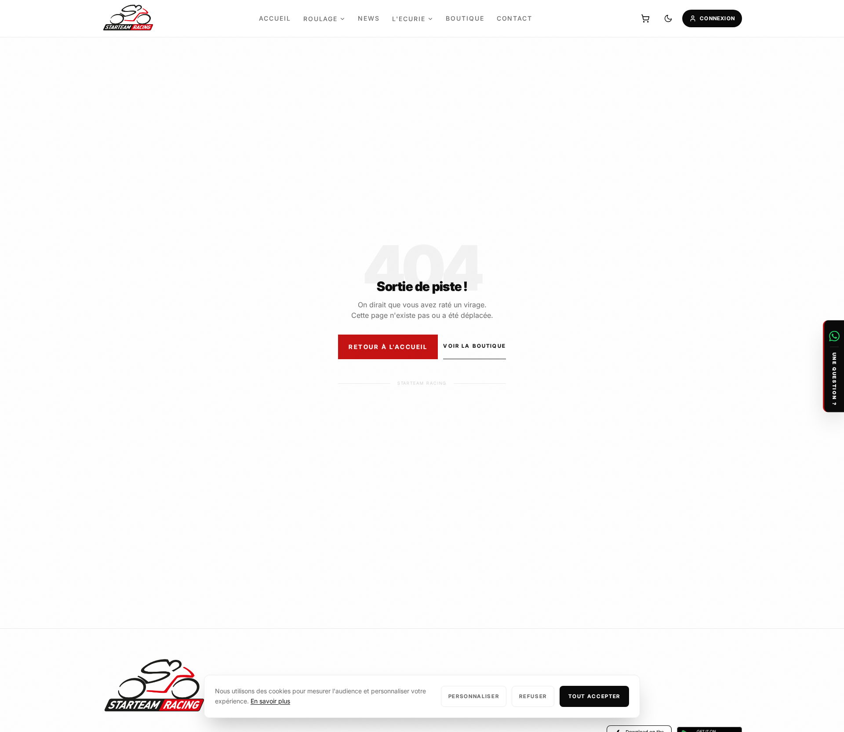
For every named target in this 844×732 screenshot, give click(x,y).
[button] (833, 366)
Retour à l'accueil (388, 346)
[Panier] (645, 18)
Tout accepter (594, 696)
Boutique (465, 18)
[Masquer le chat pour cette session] (834, 326)
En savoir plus (270, 701)
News (369, 18)
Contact (515, 18)
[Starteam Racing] (128, 18)
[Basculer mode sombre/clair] (668, 18)
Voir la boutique (474, 345)
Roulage (320, 18)
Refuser (533, 696)
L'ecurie (409, 18)
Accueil (275, 18)
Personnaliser (473, 696)
